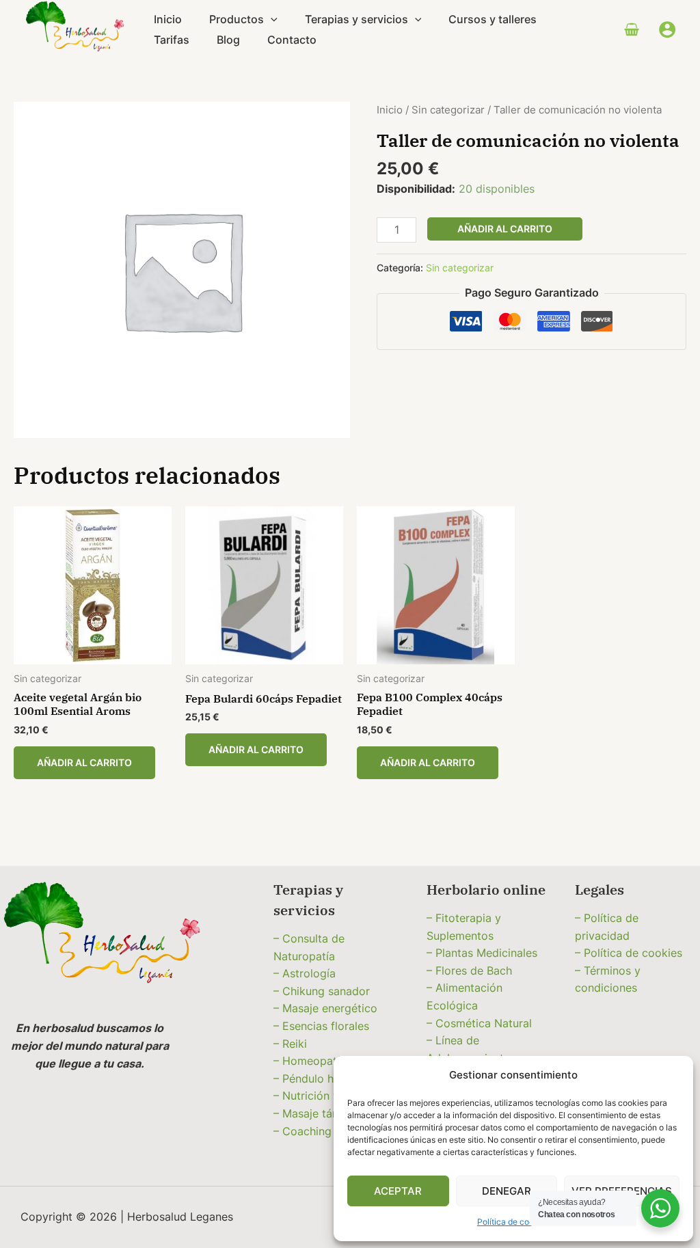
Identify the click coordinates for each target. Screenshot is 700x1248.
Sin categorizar (448, 110)
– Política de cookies (628, 953)
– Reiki (290, 1043)
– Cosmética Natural (479, 1023)
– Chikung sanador (321, 991)
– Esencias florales (321, 1026)
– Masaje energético (325, 1008)
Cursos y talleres (492, 19)
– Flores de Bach (469, 970)
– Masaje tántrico (317, 1113)
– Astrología (304, 973)
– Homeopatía (309, 1061)
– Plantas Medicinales (482, 953)
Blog (228, 39)
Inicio (168, 19)
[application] (271, 19)
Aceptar (398, 1190)
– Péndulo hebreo (318, 1078)
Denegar (506, 1190)
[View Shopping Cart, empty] (631, 29)
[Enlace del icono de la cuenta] (667, 29)
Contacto (292, 39)
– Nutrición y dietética (330, 1095)
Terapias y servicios (356, 19)
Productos (236, 19)
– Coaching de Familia (330, 1131)
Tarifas (171, 39)
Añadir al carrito (504, 228)
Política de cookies (513, 1222)
